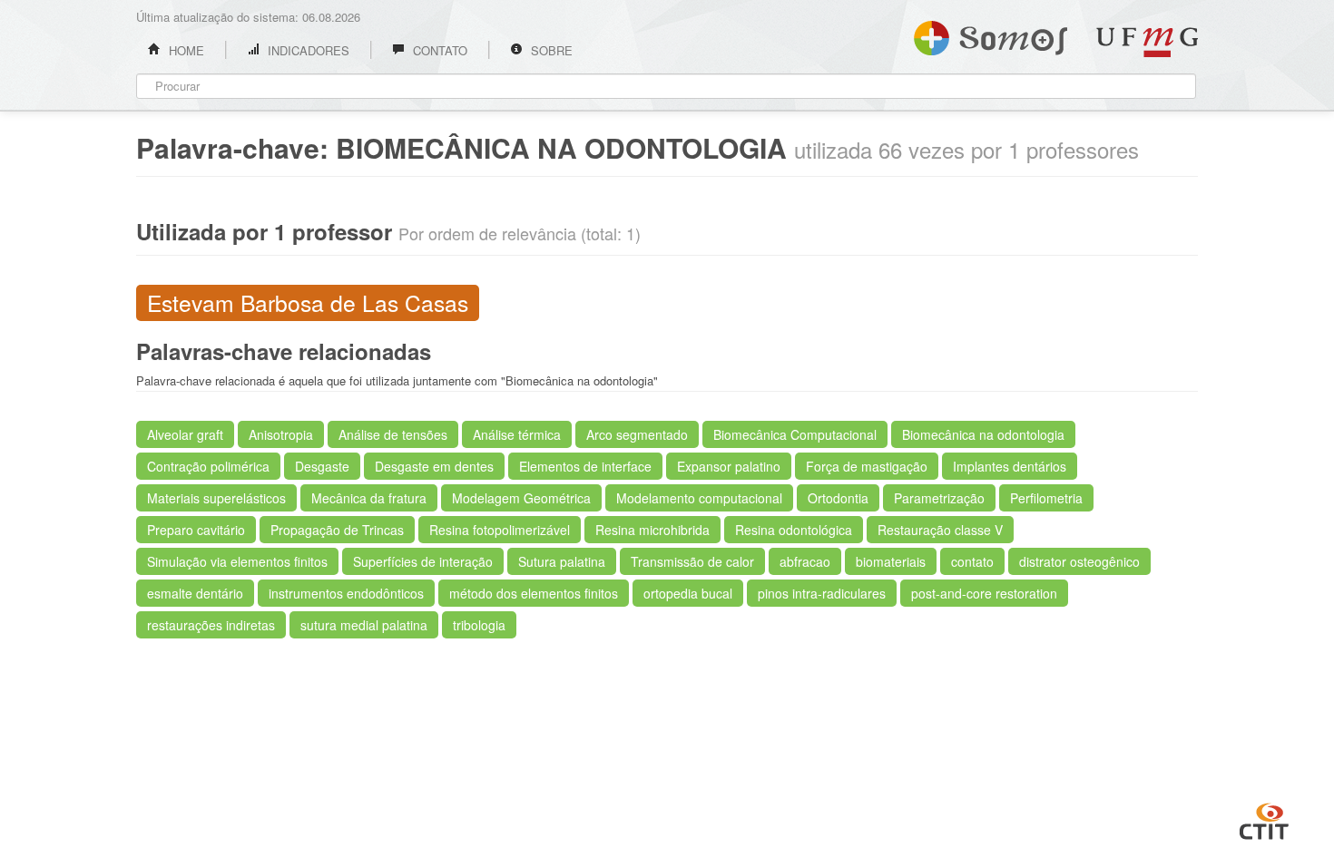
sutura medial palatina (363, 625)
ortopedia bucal (687, 593)
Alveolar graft (185, 434)
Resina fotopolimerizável (499, 530)
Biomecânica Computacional (795, 434)
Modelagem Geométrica (521, 498)
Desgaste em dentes (434, 466)
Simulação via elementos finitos (237, 561)
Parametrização (939, 498)
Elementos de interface (585, 466)
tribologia (479, 625)
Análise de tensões (392, 434)
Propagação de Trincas (337, 530)
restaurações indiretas (211, 625)
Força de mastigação (866, 466)
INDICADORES (306, 50)
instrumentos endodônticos (346, 593)
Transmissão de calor (692, 561)
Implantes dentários (1009, 466)
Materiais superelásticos (216, 498)
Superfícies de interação (423, 561)
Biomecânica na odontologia (983, 434)
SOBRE (550, 50)
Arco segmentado (637, 434)
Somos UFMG (990, 34)
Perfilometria (1046, 498)
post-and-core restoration (984, 593)
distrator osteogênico (1079, 561)
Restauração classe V (940, 530)
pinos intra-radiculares (822, 593)
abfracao (805, 561)
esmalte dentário (195, 593)
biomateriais (891, 561)
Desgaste (322, 466)
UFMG (1147, 42)
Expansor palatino (728, 466)
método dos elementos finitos (533, 593)
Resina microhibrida (652, 530)
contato (972, 561)
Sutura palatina (561, 561)
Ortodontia (838, 498)
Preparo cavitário (196, 530)
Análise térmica (517, 434)
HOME (184, 50)
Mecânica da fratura (369, 498)
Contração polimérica (208, 466)
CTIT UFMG (1264, 819)
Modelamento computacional (699, 498)
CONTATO (438, 50)
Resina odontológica (793, 530)
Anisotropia (281, 434)
